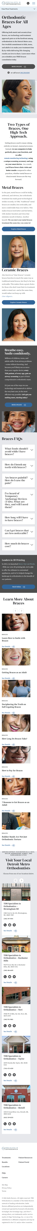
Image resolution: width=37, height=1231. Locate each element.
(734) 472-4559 (8, 1068)
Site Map (5, 1185)
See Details (6, 646)
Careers (5, 1178)
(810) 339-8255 (8, 1117)
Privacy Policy (6, 1188)
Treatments (6, 1158)
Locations (5, 1167)
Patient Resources (25, 1158)
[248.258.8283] (28, 3)
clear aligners (7, 296)
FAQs (4, 1173)
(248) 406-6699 (8, 970)
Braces (5, 634)
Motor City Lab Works (26, 564)
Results (5, 1162)
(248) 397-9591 (8, 919)
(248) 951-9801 (8, 1019)
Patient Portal (23, 1162)
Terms (4, 1191)
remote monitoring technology (16, 158)
